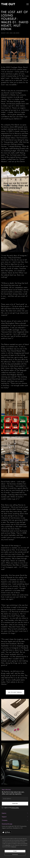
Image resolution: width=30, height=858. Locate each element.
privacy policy (15, 807)
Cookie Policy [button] (7, 845)
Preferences (15, 854)
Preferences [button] (13, 846)
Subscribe (15, 803)
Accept (15, 851)
